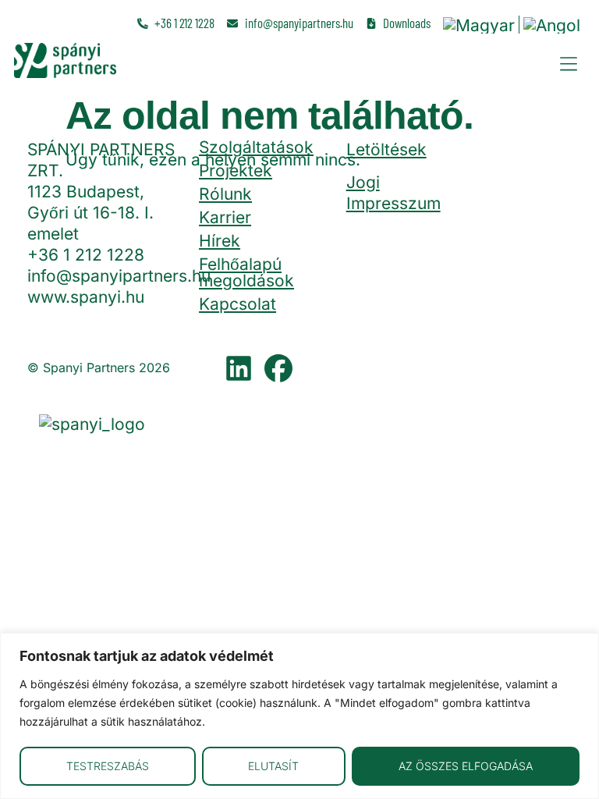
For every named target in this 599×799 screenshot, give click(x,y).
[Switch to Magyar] (479, 25)
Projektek (235, 170)
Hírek (219, 241)
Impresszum (393, 203)
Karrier (225, 217)
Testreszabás (107, 765)
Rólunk (225, 194)
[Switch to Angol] (551, 25)
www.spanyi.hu (85, 297)
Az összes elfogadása (466, 765)
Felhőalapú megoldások (246, 272)
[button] (568, 64)
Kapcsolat (237, 304)
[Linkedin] (239, 368)
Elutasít (273, 765)
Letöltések (386, 149)
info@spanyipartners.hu (119, 276)
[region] (299, 716)
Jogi (363, 182)
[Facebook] (278, 368)
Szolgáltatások (256, 147)
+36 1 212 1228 (85, 255)
